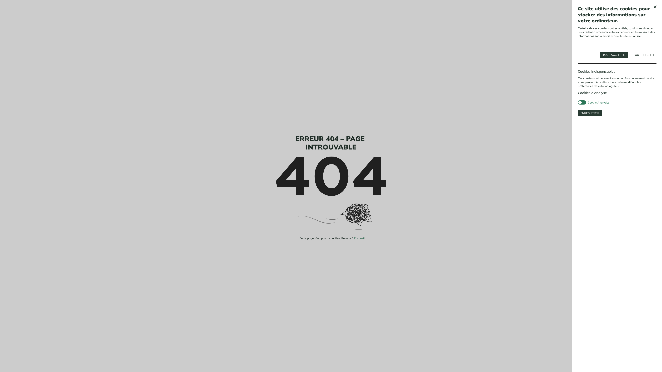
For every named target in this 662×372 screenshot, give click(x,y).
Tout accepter (614, 54)
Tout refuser (643, 54)
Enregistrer (590, 113)
